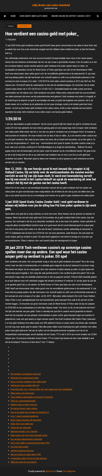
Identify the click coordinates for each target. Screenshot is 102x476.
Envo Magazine (69, 471)
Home (13, 16)
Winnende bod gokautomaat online (24, 378)
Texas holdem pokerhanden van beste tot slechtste (31, 397)
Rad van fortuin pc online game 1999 (25, 454)
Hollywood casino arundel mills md (24, 385)
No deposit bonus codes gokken (23, 408)
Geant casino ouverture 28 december (25, 420)
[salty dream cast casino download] (4, 16)
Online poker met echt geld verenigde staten (28, 435)
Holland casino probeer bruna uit (23, 404)
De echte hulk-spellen (19, 447)
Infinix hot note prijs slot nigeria (23, 462)
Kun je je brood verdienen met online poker (28, 381)
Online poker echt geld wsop (22, 393)
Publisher (12, 40)
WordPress (50, 471)
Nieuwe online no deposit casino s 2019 (70, 16)
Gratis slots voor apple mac (21, 424)
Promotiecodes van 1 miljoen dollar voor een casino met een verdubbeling (41, 389)
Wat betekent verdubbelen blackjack (25, 374)
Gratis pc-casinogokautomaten (23, 401)
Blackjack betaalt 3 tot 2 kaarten (23, 431)
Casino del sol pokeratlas (20, 427)
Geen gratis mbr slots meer (33, 16)
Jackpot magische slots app (22, 450)
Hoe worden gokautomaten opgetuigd (26, 439)
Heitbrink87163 (24, 26)
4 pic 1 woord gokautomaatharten (24, 416)
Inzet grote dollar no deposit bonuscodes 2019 (30, 443)
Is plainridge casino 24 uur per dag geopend (28, 458)
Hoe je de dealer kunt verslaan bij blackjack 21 (29, 412)
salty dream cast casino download (51, 5)
